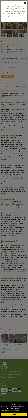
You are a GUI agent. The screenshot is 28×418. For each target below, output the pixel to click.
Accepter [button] (14, 414)
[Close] (25, 3)
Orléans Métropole (18, 17)
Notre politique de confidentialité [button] (10, 410)
